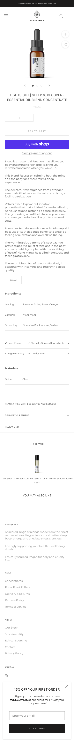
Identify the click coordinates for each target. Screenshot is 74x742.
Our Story (11, 627)
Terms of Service (15, 606)
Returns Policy (14, 600)
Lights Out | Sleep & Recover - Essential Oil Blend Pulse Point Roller (37, 478)
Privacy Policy (14, 653)
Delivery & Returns (17, 415)
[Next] (49, 85)
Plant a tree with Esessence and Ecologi (30, 403)
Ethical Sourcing (16, 640)
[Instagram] (6, 675)
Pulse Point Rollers (17, 587)
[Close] (66, 686)
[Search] (61, 16)
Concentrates (14, 580)
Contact (10, 647)
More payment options (37, 153)
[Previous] (25, 85)
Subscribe (37, 728)
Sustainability (14, 634)
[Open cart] (68, 16)
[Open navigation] (6, 15)
